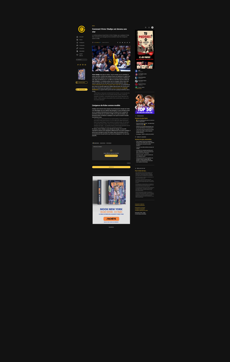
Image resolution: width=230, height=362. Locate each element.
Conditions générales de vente (141, 210)
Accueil (81, 37)
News (80, 39)
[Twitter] (80, 65)
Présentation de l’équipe (140, 207)
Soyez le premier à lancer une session (111, 155)
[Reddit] (125, 42)
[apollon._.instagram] (83, 65)
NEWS (93, 25)
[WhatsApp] (120, 42)
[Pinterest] (122, 42)
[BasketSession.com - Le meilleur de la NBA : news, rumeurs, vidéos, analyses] (81, 29)
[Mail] (127, 42)
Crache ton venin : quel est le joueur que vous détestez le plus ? (144, 155)
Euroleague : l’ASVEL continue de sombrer (145, 134)
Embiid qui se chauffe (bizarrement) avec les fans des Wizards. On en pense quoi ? (145, 127)
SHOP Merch (81, 54)
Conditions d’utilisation (140, 209)
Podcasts (81, 45)
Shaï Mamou (97, 42)
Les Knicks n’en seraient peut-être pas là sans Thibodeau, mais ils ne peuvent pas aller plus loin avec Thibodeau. (144, 152)
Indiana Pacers (102, 143)
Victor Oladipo (108, 143)
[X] (129, 42)
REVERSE (81, 51)
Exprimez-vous (111, 167)
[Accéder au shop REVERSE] (149, 27)
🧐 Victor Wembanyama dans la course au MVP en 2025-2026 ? (145, 121)
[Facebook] (117, 42)
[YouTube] (85, 65)
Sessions (81, 48)
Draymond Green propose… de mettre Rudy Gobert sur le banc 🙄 (145, 124)
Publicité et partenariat (140, 205)
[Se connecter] (152, 27)
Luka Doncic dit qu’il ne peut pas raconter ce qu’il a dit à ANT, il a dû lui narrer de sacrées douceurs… (145, 131)
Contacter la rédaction (139, 204)
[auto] (146, 27)
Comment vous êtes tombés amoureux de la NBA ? (145, 148)
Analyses (81, 42)
